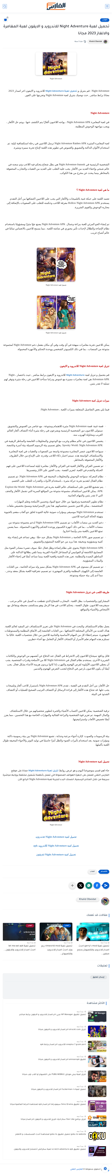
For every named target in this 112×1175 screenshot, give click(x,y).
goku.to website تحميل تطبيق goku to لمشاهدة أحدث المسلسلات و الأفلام (50, 1134)
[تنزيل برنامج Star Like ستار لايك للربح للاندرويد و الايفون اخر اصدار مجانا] (97, 1121)
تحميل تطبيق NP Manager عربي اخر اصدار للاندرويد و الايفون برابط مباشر (52, 1015)
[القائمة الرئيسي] (107, 6)
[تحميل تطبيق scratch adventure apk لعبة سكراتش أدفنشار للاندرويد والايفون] (97, 1151)
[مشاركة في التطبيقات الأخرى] (72, 885)
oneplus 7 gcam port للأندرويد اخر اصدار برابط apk (63, 1045)
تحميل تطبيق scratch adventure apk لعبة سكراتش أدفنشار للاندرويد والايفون (50, 1149)
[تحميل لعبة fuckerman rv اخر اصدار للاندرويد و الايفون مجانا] (97, 1091)
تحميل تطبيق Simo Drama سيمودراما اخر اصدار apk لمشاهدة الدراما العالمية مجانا (48, 1104)
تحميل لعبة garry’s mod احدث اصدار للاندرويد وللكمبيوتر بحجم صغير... (93, 950)
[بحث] (5, 6)
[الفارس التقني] (56, 6)
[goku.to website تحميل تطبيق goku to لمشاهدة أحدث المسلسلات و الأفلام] (97, 1136)
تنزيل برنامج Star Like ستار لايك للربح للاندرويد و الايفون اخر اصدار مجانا (53, 1119)
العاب (104, 20)
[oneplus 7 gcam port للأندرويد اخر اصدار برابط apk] (97, 1046)
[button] (97, 885)
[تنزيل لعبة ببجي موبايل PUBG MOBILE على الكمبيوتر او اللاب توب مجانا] (97, 1076)
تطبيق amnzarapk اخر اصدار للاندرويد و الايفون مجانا (62, 1060)
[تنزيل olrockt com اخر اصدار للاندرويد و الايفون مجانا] (97, 1031)
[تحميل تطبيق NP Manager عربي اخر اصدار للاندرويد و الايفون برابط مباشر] (97, 1016)
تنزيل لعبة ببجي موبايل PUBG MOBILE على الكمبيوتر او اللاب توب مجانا (54, 1075)
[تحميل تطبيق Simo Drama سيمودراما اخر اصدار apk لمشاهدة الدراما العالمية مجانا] (97, 1106)
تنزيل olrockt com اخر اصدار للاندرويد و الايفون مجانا (62, 1030)
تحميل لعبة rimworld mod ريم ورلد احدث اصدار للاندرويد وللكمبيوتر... (56, 950)
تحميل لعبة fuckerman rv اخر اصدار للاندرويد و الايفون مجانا (58, 1089)
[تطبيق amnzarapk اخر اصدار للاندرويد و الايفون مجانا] (97, 1061)
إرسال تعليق (98, 977)
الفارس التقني (76, 1169)
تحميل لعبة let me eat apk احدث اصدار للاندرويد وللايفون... (20, 948)
